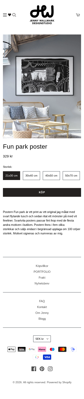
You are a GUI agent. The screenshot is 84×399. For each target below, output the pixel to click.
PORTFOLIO (42, 271)
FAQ (42, 301)
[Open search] (14, 15)
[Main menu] (5, 15)
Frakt (42, 277)
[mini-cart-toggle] (78, 15)
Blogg (42, 318)
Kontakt (42, 307)
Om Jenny (42, 312)
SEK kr (39, 338)
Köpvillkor (42, 265)
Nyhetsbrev (42, 283)
